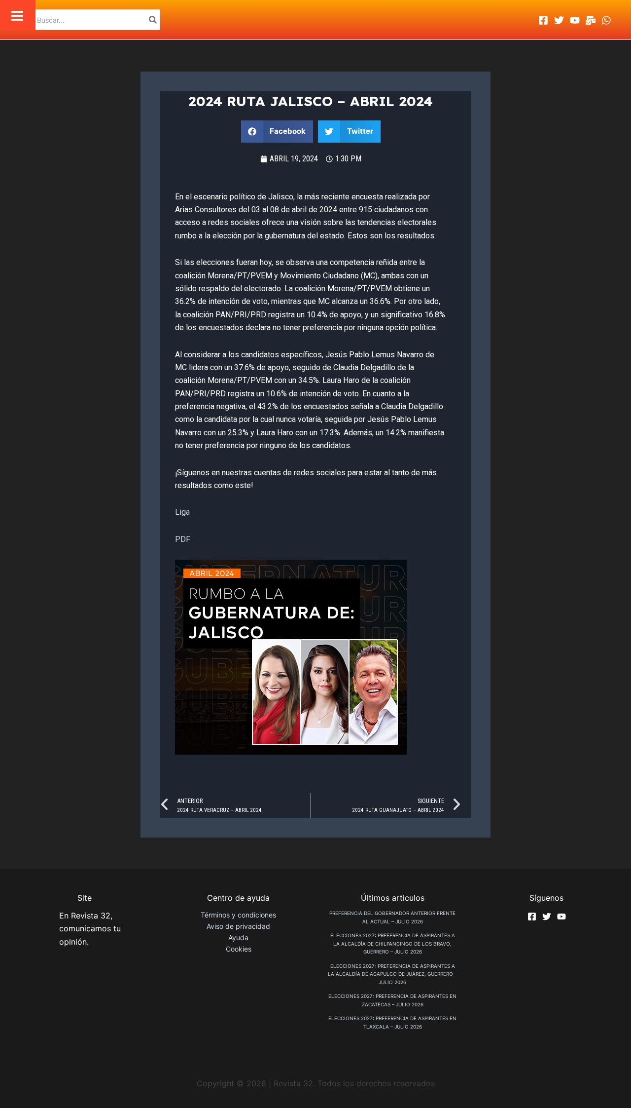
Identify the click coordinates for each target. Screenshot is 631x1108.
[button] (277, 131)
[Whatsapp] (606, 20)
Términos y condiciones (238, 915)
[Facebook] (543, 20)
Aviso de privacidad (238, 926)
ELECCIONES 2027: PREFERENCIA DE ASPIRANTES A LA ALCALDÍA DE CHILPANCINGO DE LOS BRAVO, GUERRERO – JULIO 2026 (392, 943)
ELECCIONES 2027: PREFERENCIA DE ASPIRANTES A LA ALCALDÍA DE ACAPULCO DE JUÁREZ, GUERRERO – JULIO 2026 (392, 974)
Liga (182, 512)
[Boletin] (591, 20)
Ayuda (238, 937)
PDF (182, 539)
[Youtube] (575, 20)
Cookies (238, 949)
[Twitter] (559, 20)
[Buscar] (153, 20)
